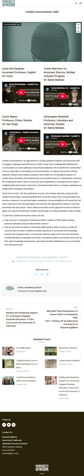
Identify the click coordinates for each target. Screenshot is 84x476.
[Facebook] (4, 425)
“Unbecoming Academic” (70, 360)
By (50, 257)
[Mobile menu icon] (80, 3)
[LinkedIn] (13, 425)
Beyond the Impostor (68, 348)
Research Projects (39, 261)
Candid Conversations (22, 261)
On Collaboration (23, 348)
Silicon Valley (49, 261)
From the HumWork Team (12, 24)
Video (57, 261)
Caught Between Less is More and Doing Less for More (27, 364)
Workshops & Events (66, 261)
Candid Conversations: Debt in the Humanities (26, 379)
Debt (31, 261)
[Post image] (8, 351)
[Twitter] (9, 425)
